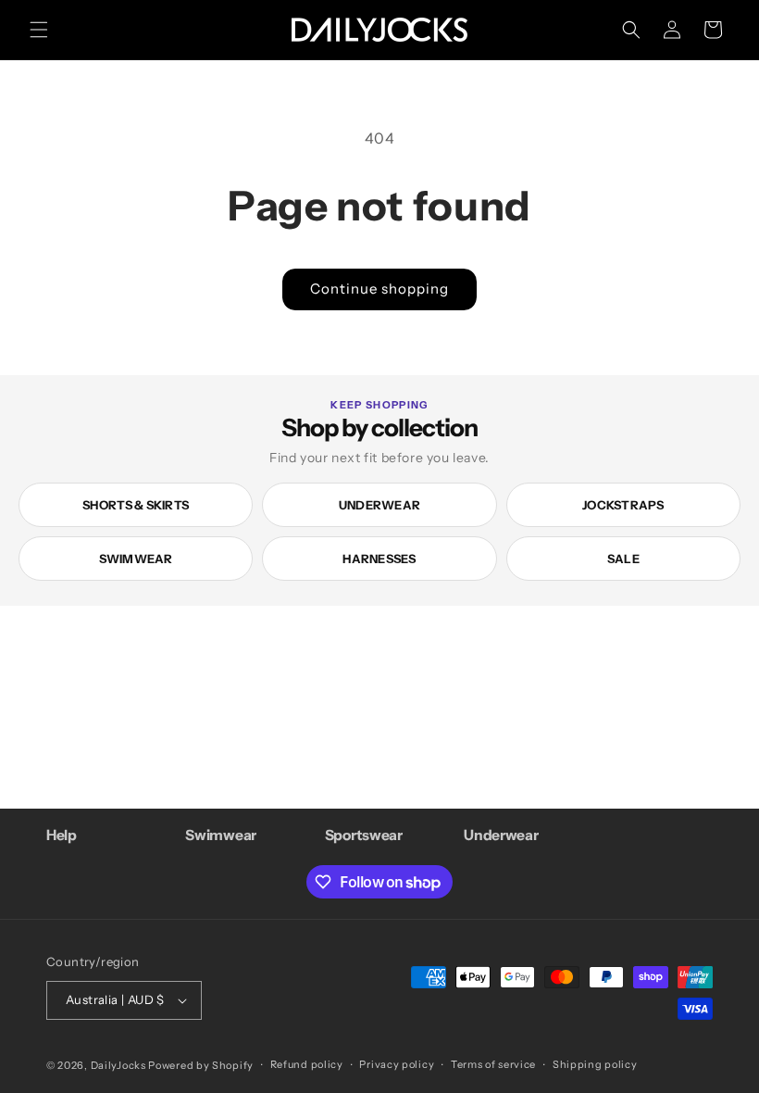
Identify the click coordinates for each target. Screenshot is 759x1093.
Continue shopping (379, 288)
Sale (623, 558)
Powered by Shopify (201, 1065)
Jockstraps (623, 504)
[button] (39, 29)
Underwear (379, 504)
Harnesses (379, 558)
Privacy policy (396, 1064)
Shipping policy (595, 1064)
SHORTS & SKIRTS (135, 504)
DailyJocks (118, 1065)
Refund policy (306, 1064)
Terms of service (493, 1064)
